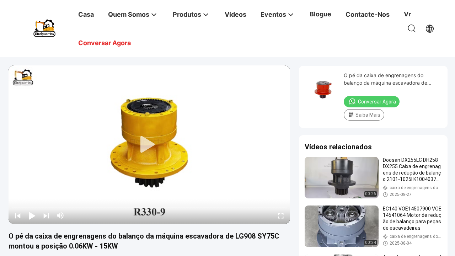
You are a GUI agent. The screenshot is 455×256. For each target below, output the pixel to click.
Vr (407, 14)
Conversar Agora (377, 102)
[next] (46, 215)
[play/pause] (32, 215)
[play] (149, 145)
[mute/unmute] (60, 215)
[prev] (18, 215)
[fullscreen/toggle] (281, 215)
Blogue (320, 14)
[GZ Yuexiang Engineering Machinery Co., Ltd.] (44, 28)
